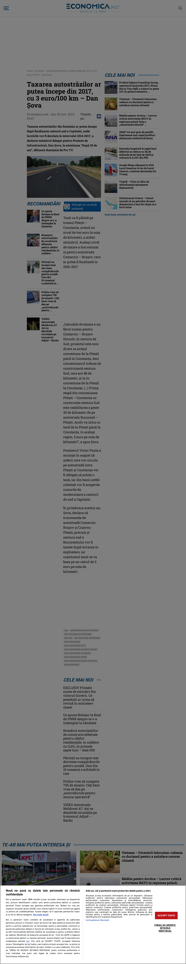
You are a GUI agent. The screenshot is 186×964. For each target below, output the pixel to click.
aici (28, 941)
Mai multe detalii (40, 915)
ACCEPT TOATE (166, 915)
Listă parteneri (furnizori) (97, 920)
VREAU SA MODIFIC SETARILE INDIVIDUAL (165, 928)
